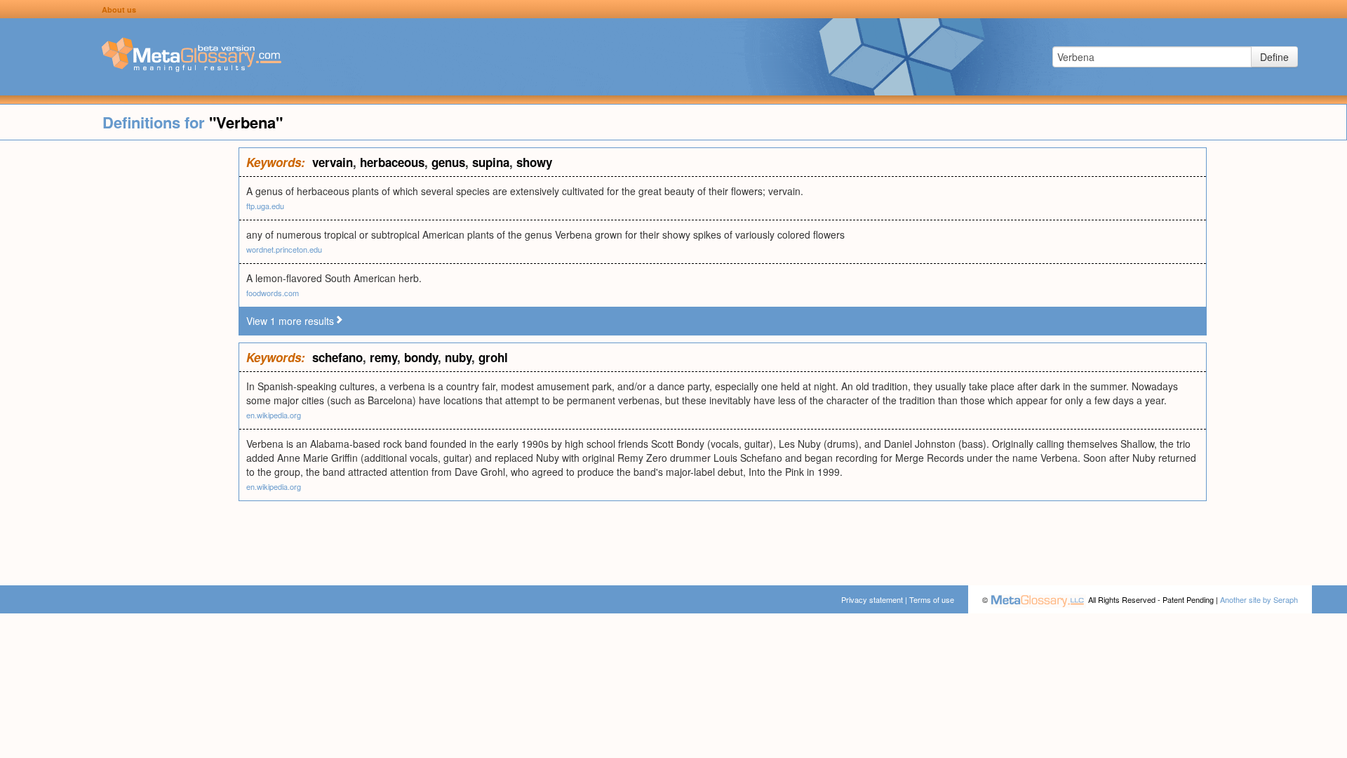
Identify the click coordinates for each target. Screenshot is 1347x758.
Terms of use (931, 599)
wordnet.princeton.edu (284, 249)
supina (490, 162)
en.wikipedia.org (273, 414)
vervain (332, 162)
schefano (337, 357)
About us (119, 9)
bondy (421, 357)
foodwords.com (272, 292)
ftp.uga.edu (265, 205)
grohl (493, 357)
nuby (458, 357)
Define (1274, 57)
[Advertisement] (119, 357)
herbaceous (392, 162)
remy (383, 357)
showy (534, 162)
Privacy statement (872, 599)
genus (448, 162)
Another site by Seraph (1259, 599)
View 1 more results (290, 321)
